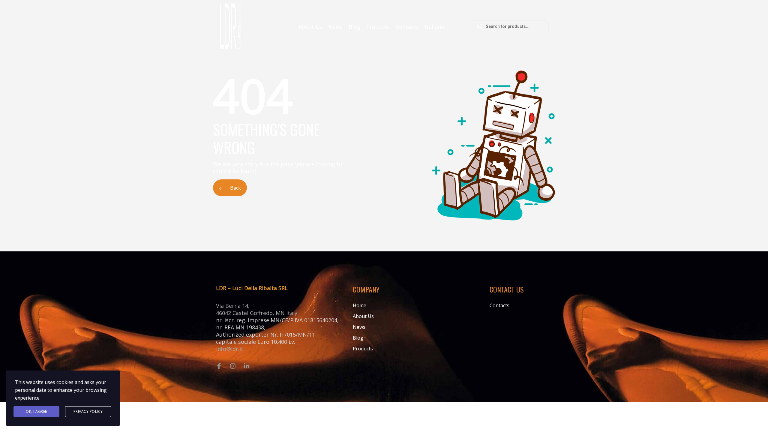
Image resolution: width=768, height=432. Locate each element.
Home (359, 305)
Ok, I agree (36, 411)
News (335, 26)
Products (378, 26)
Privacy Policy (88, 411)
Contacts (407, 26)
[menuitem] (434, 26)
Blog (354, 26)
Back (235, 187)
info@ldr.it (229, 348)
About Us (310, 26)
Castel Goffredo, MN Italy (264, 312)
